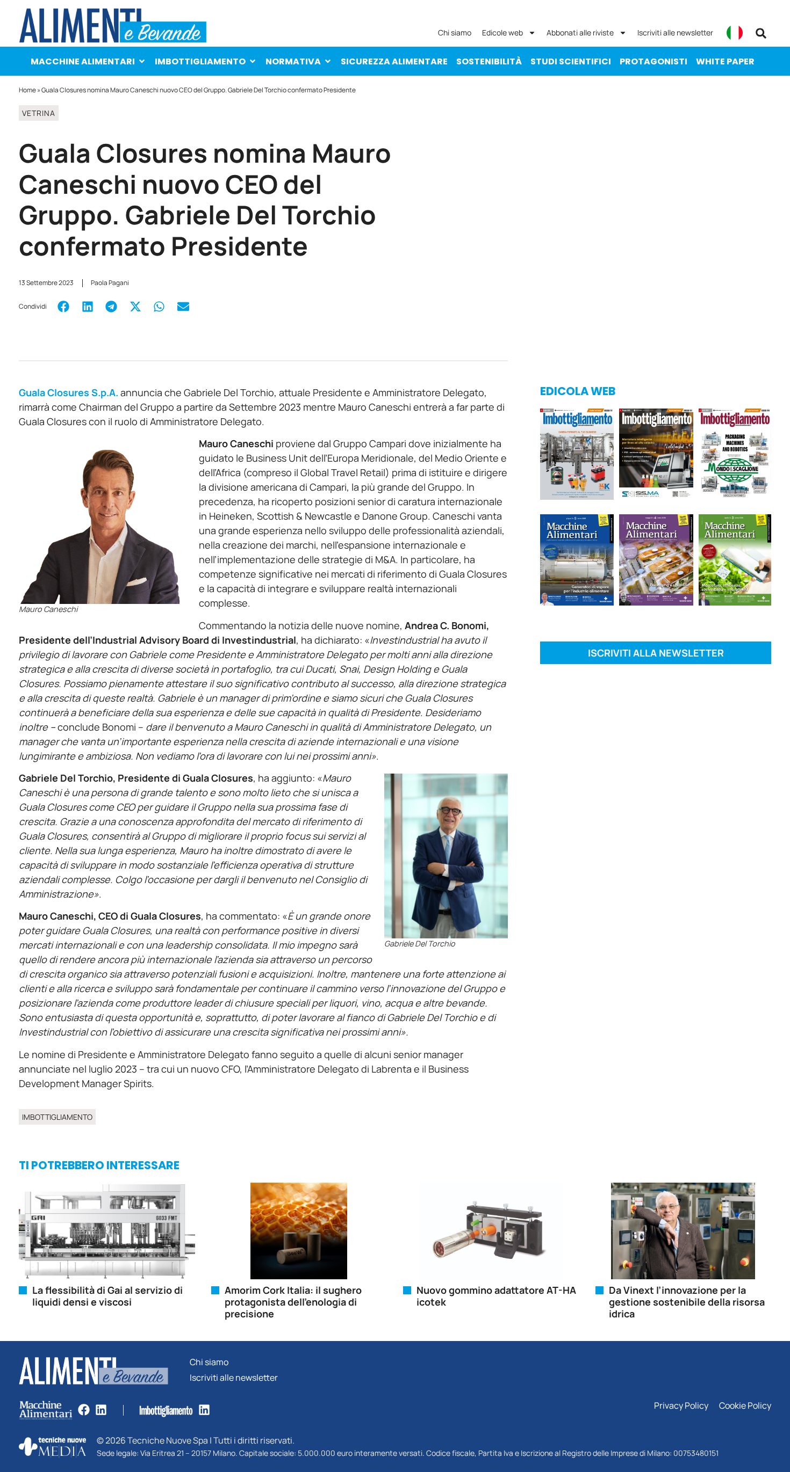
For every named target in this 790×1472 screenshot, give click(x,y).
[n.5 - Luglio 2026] (577, 456)
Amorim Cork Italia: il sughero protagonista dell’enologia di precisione (293, 1302)
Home (27, 89)
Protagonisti (653, 61)
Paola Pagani (110, 282)
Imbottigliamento (200, 61)
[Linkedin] (101, 1410)
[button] (761, 33)
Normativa (293, 61)
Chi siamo (454, 32)
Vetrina (38, 113)
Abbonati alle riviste (580, 32)
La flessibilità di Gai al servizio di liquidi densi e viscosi (107, 1296)
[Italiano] (735, 33)
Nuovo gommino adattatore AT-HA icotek (496, 1296)
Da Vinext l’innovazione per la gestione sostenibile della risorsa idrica (687, 1302)
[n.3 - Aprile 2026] (735, 456)
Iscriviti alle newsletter (675, 32)
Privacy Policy (681, 1406)
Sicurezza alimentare (394, 61)
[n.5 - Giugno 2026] (577, 561)
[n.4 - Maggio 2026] (656, 456)
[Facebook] (84, 1410)
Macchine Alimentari (83, 61)
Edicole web (502, 32)
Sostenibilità (489, 61)
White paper (725, 61)
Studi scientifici (570, 61)
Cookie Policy (745, 1406)
